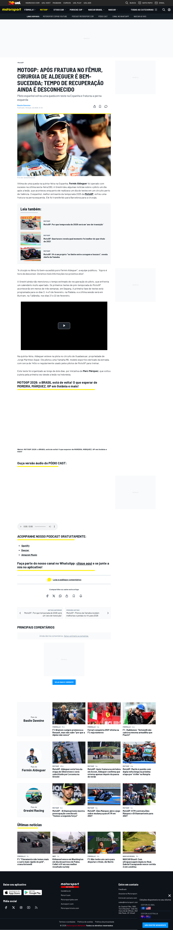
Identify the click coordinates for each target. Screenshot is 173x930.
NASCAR (112, 9)
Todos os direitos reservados (99, 925)
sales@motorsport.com (128, 902)
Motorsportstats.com (70, 908)
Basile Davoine (23, 105)
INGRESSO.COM (32, 3)
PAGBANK (57, 3)
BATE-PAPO (147, 3)
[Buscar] (164, 9)
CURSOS (67, 3)
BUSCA (133, 3)
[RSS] (36, 907)
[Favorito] (100, 106)
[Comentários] (107, 106)
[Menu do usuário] (169, 9)
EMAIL (161, 3)
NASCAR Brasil (95, 9)
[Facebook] (47, 596)
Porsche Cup (76, 9)
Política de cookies (85, 922)
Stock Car (59, 9)
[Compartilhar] (94, 106)
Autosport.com (67, 904)
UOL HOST (46, 3)
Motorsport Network (76, 925)
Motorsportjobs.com (69, 899)
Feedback (123, 889)
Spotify (25, 545)
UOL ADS (87, 3)
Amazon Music (29, 554)
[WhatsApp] (60, 596)
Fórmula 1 (29, 9)
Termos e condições (67, 922)
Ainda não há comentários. (64, 636)
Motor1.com (65, 895)
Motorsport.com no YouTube (55, 16)
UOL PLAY (77, 3)
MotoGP (44, 9)
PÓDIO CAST (103, 16)
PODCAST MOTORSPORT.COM (83, 16)
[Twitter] (53, 596)
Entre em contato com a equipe (131, 898)
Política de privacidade (104, 922)
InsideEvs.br (66, 891)
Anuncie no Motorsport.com (130, 893)
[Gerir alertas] (81, 596)
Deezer (25, 550)
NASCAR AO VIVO (140, 16)
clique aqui (84, 563)
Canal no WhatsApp (120, 16)
